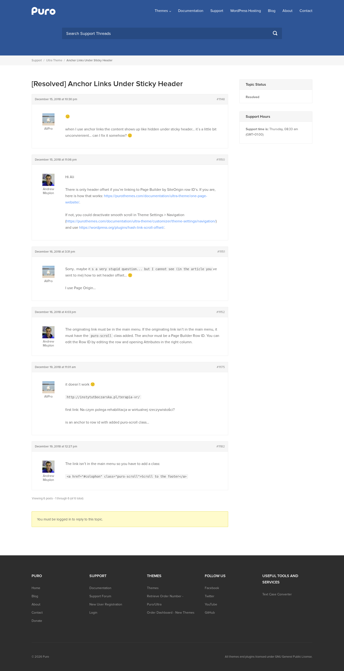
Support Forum (100, 596)
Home (36, 588)
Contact (306, 10)
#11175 (221, 367)
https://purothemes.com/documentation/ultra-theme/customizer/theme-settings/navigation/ (141, 221)
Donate (37, 621)
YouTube (211, 604)
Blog (271, 10)
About (287, 10)
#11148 (221, 99)
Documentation (190, 10)
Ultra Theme (54, 60)
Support (216, 10)
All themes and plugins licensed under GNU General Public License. (268, 657)
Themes (161, 10)
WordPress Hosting (245, 10)
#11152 (220, 312)
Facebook (212, 588)
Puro (46, 657)
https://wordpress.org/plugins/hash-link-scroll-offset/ (121, 227)
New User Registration (105, 604)
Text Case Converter (277, 594)
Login (93, 613)
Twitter (209, 596)
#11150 (220, 160)
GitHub (210, 613)
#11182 (220, 446)
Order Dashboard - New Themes (170, 613)
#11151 (221, 252)
